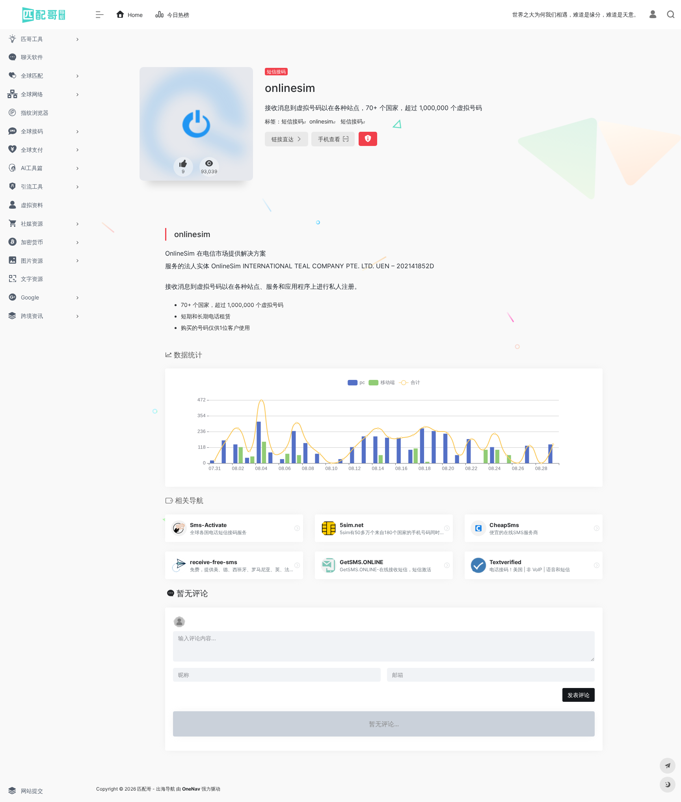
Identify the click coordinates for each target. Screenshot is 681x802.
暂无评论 (192, 593)
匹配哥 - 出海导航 (156, 789)
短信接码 (276, 72)
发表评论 (579, 695)
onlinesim (321, 121)
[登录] (653, 15)
